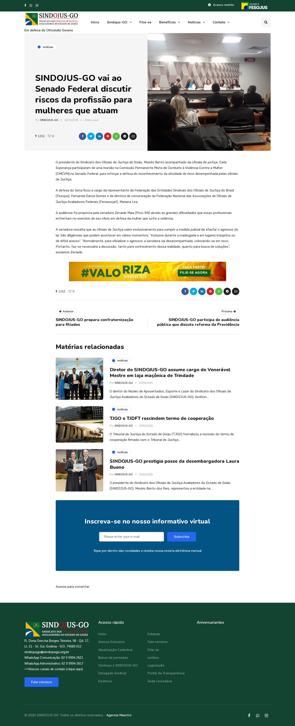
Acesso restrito (223, 5)
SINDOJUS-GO (49, 120)
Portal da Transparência (166, 673)
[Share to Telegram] (124, 136)
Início (95, 22)
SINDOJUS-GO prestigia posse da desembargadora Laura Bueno (174, 464)
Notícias (194, 22)
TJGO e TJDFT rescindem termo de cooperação (162, 418)
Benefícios (167, 22)
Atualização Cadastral (115, 650)
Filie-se (145, 22)
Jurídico (153, 657)
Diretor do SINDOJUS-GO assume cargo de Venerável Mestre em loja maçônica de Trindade (170, 372)
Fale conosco (41, 682)
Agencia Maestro (119, 715)
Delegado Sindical (112, 673)
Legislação (156, 665)
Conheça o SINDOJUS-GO (118, 665)
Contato (219, 22)
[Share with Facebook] (82, 136)
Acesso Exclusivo (111, 642)
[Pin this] (107, 136)
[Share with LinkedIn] (99, 136)
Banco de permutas (113, 657)
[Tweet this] (91, 136)
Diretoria (105, 681)
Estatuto (154, 634)
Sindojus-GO (117, 22)
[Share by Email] (133, 136)
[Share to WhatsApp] (116, 136)
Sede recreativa (160, 681)
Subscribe (181, 536)
